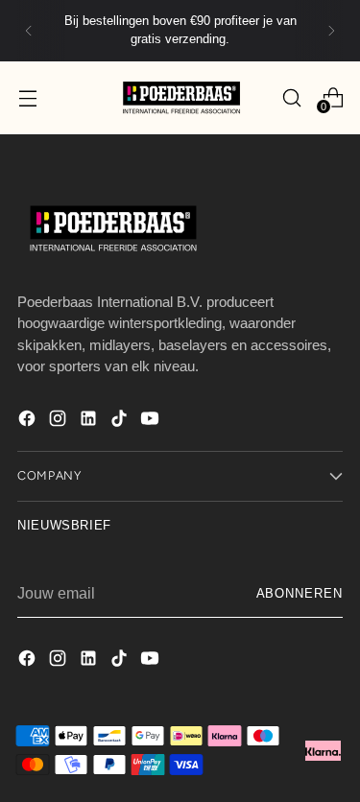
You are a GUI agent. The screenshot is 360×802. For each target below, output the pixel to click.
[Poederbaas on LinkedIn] (90, 421)
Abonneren (299, 594)
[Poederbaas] (180, 97)
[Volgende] (331, 30)
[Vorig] (29, 30)
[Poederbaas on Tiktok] (120, 421)
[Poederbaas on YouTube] (151, 421)
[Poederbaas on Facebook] (28, 421)
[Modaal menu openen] (27, 97)
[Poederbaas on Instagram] (59, 421)
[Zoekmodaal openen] (291, 97)
